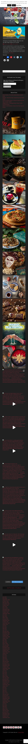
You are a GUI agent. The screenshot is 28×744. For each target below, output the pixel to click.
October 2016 (5, 699)
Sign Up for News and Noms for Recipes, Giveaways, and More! (13, 81)
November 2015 (6, 714)
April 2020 (5, 642)
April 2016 (5, 708)
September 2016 (6, 701)
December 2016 (6, 697)
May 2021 (5, 628)
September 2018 (6, 668)
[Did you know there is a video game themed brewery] (14, 451)
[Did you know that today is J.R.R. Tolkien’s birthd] (14, 239)
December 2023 (6, 604)
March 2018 (5, 676)
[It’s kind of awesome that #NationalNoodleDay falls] (14, 169)
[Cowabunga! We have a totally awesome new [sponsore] (14, 216)
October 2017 (5, 683)
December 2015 (6, 713)
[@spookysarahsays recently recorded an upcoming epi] (14, 380)
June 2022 (5, 614)
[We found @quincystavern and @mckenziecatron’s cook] (14, 474)
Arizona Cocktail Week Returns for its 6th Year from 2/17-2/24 (13, 41)
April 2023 (5, 606)
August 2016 (5, 702)
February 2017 (6, 694)
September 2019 (6, 651)
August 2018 (5, 669)
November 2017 (6, 682)
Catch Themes (17, 741)
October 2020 (5, 635)
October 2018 (5, 666)
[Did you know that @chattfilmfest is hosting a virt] (14, 568)
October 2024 (5, 601)
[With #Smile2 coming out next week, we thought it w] (14, 122)
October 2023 (5, 605)
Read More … (11, 52)
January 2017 (5, 695)
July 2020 (5, 639)
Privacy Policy (21, 732)
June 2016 (5, 705)
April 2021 (5, 630)
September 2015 (6, 717)
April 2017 (5, 691)
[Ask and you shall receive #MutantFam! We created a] (14, 521)
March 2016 (5, 709)
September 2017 (6, 684)
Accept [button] (9, 5)
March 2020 (5, 643)
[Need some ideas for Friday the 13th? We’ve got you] (14, 544)
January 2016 (5, 712)
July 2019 (5, 654)
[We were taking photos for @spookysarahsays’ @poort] (14, 286)
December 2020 (6, 632)
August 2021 (5, 624)
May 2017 (5, 690)
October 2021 (5, 621)
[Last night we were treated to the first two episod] (14, 263)
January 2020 (5, 646)
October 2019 (5, 650)
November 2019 (6, 649)
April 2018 (5, 675)
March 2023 (5, 608)
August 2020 (5, 638)
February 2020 (6, 645)
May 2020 (5, 640)
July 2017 (5, 687)
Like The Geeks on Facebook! (14, 588)
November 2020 (6, 634)
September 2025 (6, 599)
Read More (18, 5)
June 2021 (5, 627)
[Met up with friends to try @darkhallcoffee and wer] (14, 192)
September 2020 (6, 636)
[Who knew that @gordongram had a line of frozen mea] (14, 404)
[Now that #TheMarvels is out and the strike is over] (14, 357)
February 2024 (6, 602)
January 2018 (5, 679)
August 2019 (5, 653)
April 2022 (5, 616)
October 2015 (5, 716)
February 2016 (6, 710)
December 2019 (6, 647)
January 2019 (5, 662)
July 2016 (5, 703)
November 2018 (6, 665)
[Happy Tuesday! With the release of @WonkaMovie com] (14, 310)
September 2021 (6, 623)
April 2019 (5, 658)
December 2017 (6, 680)
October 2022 (5, 612)
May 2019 (5, 657)
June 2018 (5, 672)
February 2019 (6, 661)
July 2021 (5, 625)
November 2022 (6, 610)
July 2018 (5, 671)
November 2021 (6, 620)
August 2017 (5, 686)
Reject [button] (14, 5)
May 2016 (5, 706)
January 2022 (5, 619)
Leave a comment (15, 44)
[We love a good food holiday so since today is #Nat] (14, 145)
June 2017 (5, 688)
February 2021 (6, 631)
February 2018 (6, 677)
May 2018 (5, 673)
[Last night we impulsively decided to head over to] (14, 497)
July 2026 (5, 597)
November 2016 (6, 698)
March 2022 (5, 617)
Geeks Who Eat (13, 740)
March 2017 (5, 692)
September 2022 (6, 613)
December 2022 (6, 609)
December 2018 (6, 664)
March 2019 (5, 660)
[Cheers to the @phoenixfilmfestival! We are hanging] (14, 333)
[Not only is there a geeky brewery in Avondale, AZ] (14, 427)
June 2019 (5, 656)
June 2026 (5, 598)
